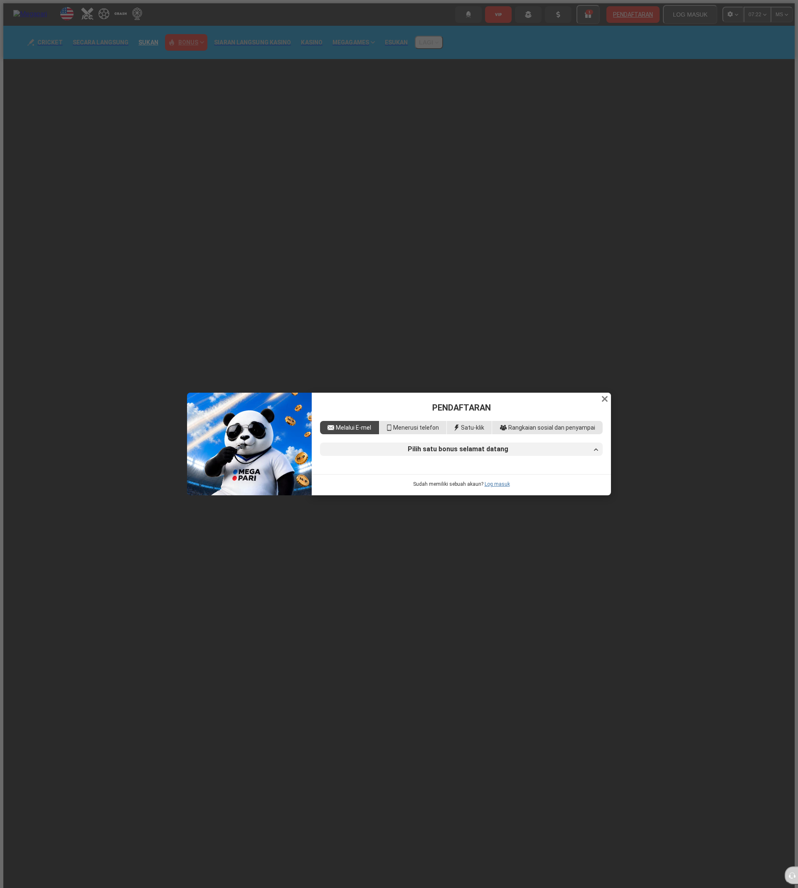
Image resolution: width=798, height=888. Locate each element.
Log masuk (497, 541)
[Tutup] (604, 341)
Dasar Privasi (393, 516)
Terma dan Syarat (571, 509)
